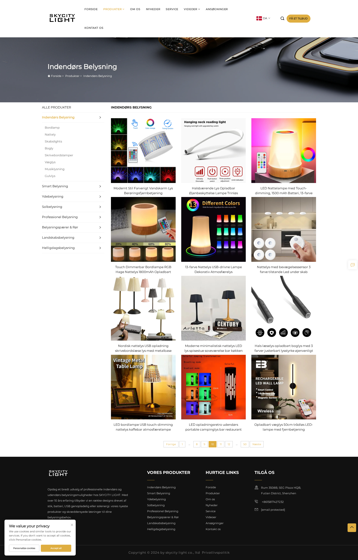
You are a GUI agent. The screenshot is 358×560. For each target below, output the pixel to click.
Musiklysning (55, 169)
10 (212, 444)
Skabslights (53, 141)
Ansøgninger (217, 9)
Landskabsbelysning (58, 237)
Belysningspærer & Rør (60, 227)
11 (221, 444)
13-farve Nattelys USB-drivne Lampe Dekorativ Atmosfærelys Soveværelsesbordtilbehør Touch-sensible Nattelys (213, 269)
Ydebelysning (52, 196)
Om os (135, 9)
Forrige (171, 444)
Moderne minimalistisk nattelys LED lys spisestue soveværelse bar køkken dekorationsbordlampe (213, 348)
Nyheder (153, 9)
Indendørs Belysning (97, 76)
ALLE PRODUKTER (56, 107)
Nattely (50, 134)
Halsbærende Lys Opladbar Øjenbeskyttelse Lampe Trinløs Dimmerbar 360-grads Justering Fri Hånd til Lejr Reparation (213, 191)
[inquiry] (352, 264)
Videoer (190, 9)
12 (229, 444)
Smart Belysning (55, 186)
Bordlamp (52, 127)
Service (172, 9)
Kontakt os (93, 28)
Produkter (112, 9)
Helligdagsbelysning (58, 248)
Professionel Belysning (60, 217)
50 (244, 444)
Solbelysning (52, 207)
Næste (256, 444)
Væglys (50, 162)
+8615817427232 (272, 502)
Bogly (49, 148)
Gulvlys (50, 176)
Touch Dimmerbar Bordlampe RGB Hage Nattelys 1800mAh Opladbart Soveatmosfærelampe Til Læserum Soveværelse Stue (143, 269)
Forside (91, 9)
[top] (352, 527)
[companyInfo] (63, 18)
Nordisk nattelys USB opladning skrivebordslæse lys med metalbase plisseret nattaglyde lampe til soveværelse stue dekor (143, 348)
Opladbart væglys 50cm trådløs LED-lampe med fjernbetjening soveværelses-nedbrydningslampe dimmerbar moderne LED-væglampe (284, 427)
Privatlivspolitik (216, 552)
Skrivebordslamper (59, 155)
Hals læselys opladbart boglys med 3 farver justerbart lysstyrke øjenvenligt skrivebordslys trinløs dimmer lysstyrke (284, 348)
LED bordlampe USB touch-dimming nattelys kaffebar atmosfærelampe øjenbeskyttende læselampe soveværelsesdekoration (143, 427)
